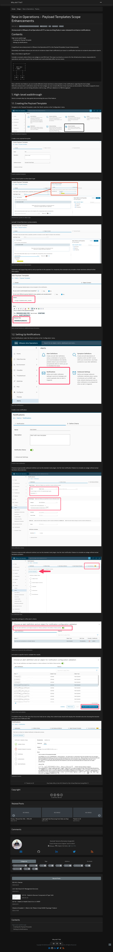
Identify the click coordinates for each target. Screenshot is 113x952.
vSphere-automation (19, 865)
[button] (53, 943)
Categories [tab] (24, 861)
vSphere (67, 865)
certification (78, 865)
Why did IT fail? (16, 2)
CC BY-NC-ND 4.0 (56, 797)
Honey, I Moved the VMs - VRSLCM (21, 819)
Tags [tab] (46, 861)
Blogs (19, 9)
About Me (73, 846)
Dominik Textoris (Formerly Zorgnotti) (30, 26)
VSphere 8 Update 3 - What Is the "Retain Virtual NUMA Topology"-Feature (34, 908)
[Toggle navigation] (101, 2)
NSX (87, 865)
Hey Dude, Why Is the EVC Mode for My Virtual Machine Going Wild (67, 783)
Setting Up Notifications (20, 42)
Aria (50, 26)
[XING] (60, 948)
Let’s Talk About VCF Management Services (25, 889)
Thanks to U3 (30, 783)
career (42, 865)
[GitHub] (38, 852)
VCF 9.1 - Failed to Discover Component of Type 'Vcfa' (38, 895)
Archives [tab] (89, 861)
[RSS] (92, 852)
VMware (61, 26)
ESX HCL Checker (17, 882)
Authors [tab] (67, 861)
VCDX (58, 865)
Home (13, 9)
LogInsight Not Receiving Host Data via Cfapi (55, 819)
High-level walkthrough (19, 38)
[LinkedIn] (56, 852)
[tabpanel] (56, 867)
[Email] (21, 852)
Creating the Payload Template (22, 40)
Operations (44, 26)
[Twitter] (74, 852)
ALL (35, 869)
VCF (51, 865)
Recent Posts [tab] (56, 878)
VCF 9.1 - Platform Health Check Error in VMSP (26, 901)
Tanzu (26, 869)
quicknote (33, 865)
